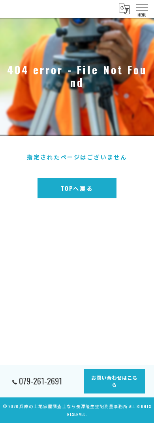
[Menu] (142, 8)
